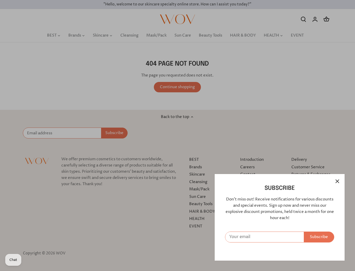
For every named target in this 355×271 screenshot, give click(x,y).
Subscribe (319, 237)
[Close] (337, 181)
